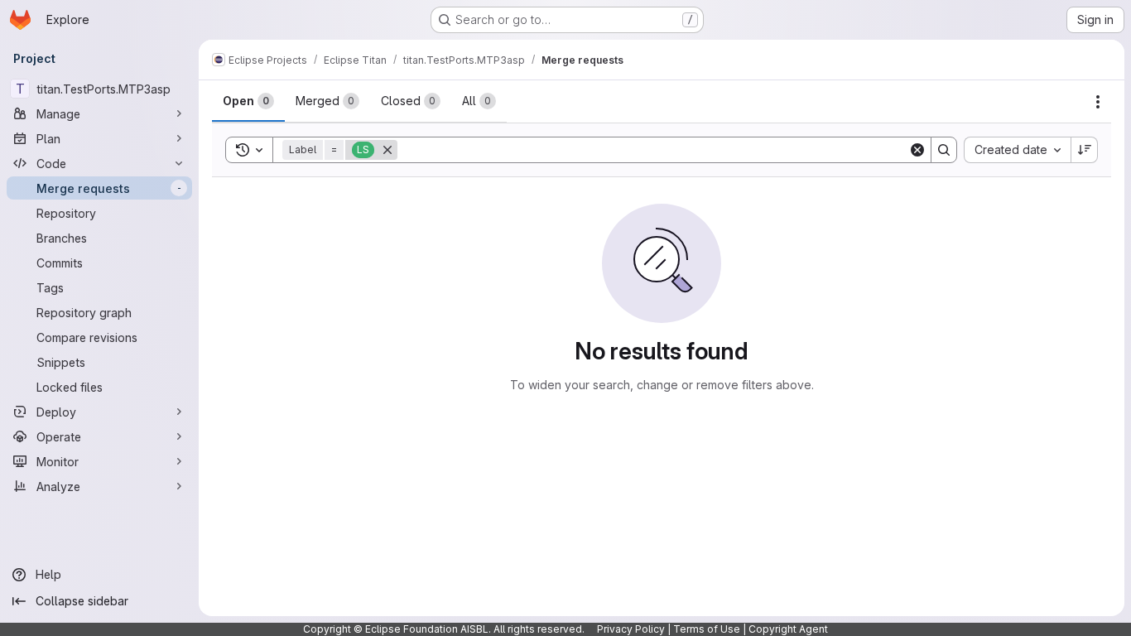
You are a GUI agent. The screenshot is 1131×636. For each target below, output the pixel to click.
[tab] (248, 101)
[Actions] (1098, 102)
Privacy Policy (631, 629)
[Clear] (917, 150)
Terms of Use (706, 629)
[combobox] (1017, 150)
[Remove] (387, 150)
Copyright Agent (788, 629)
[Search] (944, 150)
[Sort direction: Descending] (1084, 150)
